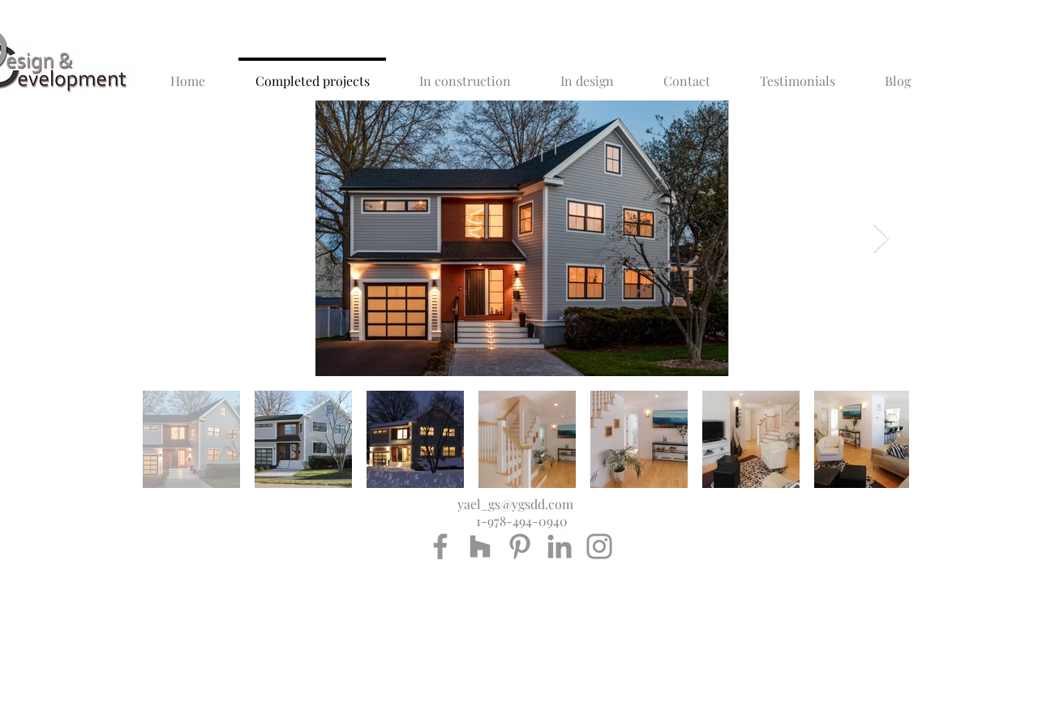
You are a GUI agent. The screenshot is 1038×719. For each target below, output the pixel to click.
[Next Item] (881, 239)
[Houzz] (480, 546)
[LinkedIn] (560, 546)
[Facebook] (440, 546)
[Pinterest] (520, 546)
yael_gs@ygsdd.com (515, 503)
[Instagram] (599, 546)
